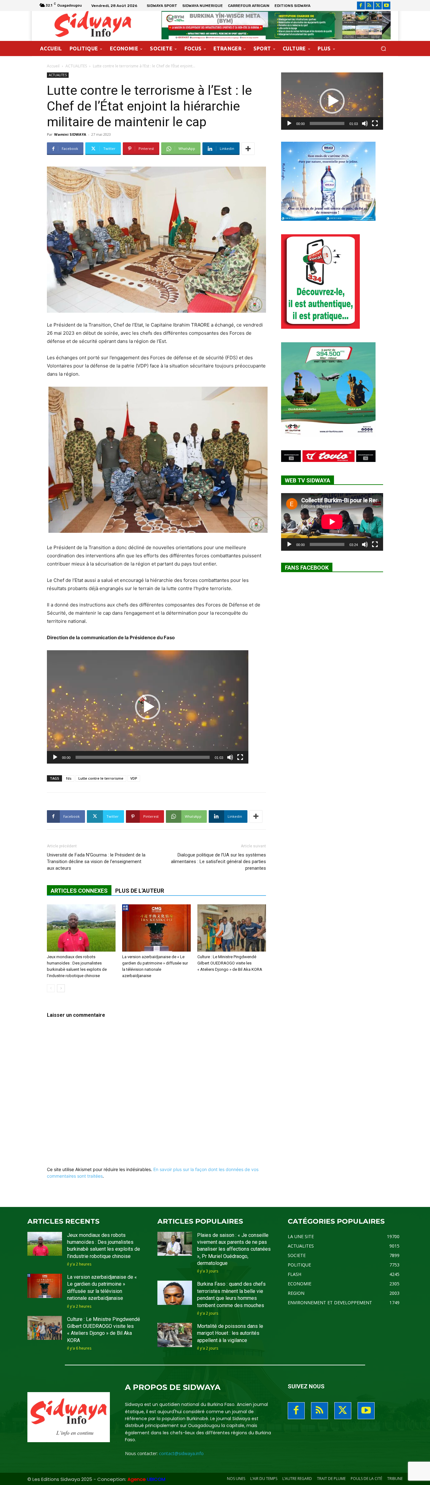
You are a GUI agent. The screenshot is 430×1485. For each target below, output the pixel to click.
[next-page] (61, 988)
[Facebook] (361, 5)
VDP (133, 778)
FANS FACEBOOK (307, 567)
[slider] (143, 757)
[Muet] (230, 757)
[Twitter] (378, 5)
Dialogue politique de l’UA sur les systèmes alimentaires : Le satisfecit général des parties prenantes (218, 861)
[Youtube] (386, 5)
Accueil (53, 66)
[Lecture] (55, 757)
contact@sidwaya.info (181, 1453)
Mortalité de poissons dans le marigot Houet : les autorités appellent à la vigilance (230, 1333)
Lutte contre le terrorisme (100, 778)
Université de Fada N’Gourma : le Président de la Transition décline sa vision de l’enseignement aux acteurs (96, 861)
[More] (248, 148)
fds (68, 778)
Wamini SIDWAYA (70, 134)
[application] (147, 707)
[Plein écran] (240, 757)
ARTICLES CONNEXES (79, 890)
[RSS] (369, 5)
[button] (383, 48)
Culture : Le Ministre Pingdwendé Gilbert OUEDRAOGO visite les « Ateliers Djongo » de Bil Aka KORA (229, 963)
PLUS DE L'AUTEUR (139, 890)
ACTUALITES (76, 66)
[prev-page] (51, 988)
